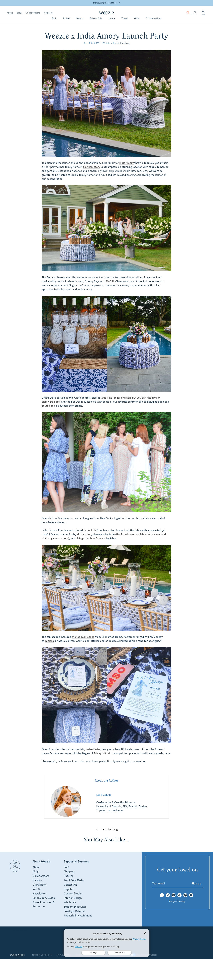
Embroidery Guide (44, 897)
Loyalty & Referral (74, 911)
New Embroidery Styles (108, 3)
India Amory (126, 162)
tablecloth (90, 530)
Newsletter (39, 893)
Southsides (48, 405)
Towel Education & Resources (44, 904)
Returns (68, 875)
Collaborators (32, 12)
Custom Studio (73, 893)
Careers (37, 880)
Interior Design (73, 897)
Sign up (196, 883)
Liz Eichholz (123, 43)
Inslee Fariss (93, 749)
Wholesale (70, 902)
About (10, 12)
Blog (19, 12)
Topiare (49, 640)
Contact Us (70, 884)
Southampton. (91, 166)
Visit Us (37, 889)
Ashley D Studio (103, 753)
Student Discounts (75, 906)
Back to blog (109, 829)
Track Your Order (74, 880)
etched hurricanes (83, 636)
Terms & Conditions (42, 955)
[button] (188, 12)
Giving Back (39, 884)
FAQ (66, 867)
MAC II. (110, 281)
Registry (48, 12)
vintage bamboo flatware (90, 538)
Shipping (69, 871)
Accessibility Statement (78, 915)
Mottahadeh (84, 534)
